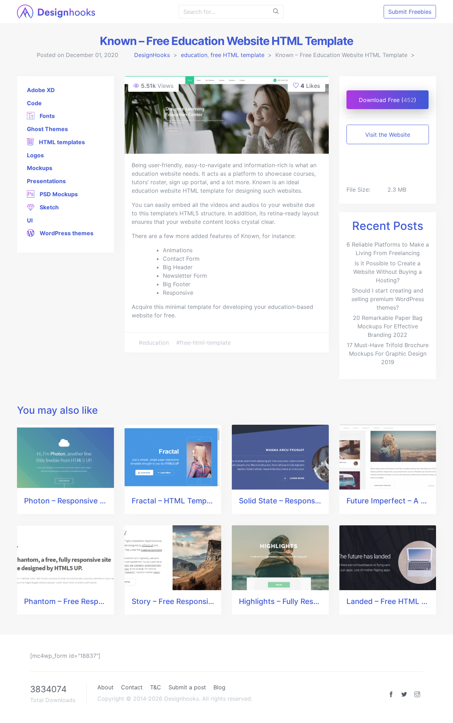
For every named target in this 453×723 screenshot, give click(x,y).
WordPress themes (65, 233)
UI (30, 220)
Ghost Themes (47, 128)
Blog (219, 687)
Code (34, 103)
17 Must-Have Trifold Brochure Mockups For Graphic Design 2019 (388, 353)
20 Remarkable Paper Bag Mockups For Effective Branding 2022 (388, 326)
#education (155, 342)
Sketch (48, 207)
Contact (132, 687)
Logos (35, 155)
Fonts (46, 115)
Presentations (46, 181)
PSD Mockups (58, 194)
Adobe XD (41, 90)
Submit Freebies (409, 11)
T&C (155, 687)
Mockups (39, 167)
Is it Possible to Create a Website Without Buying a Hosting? (387, 272)
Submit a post (187, 687)
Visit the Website (387, 134)
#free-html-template (203, 342)
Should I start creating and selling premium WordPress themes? (387, 299)
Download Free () (387, 99)
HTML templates (61, 142)
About (105, 687)
